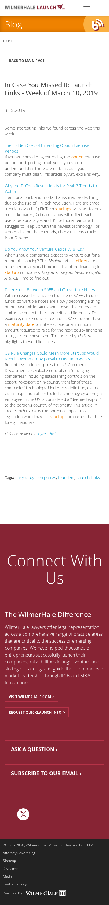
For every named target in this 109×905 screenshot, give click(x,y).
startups (63, 209)
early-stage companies (35, 477)
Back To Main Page (27, 60)
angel (67, 662)
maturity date (21, 324)
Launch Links (88, 477)
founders (66, 477)
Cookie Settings (15, 884)
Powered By (12, 892)
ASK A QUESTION (32, 749)
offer (52, 627)
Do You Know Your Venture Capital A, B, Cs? (44, 249)
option (77, 157)
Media (7, 876)
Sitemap (9, 861)
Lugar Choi (45, 434)
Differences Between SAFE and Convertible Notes (50, 289)
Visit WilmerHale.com (30, 696)
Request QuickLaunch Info (35, 712)
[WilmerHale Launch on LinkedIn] (9, 814)
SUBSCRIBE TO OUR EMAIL (44, 773)
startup (12, 272)
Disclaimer (11, 868)
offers (81, 260)
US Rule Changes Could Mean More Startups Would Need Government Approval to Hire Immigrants (52, 356)
